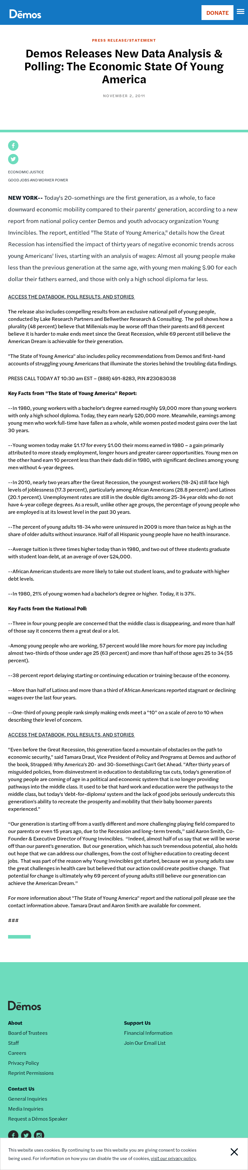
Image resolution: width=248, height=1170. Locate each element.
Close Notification (224, 1154)
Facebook (13, 1135)
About (15, 1022)
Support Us (137, 1022)
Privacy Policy (23, 1062)
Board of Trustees (27, 1032)
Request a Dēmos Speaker (37, 1118)
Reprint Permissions (31, 1072)
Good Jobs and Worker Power (38, 180)
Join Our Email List (145, 1042)
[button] (13, 145)
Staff (13, 1042)
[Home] (25, 21)
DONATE (217, 12)
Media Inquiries (25, 1108)
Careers (17, 1052)
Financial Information (148, 1032)
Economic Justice (26, 172)
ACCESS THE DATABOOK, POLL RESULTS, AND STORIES (71, 296)
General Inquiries (27, 1098)
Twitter (26, 1135)
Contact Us (21, 1088)
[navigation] (241, 11)
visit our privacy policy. (173, 1158)
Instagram (39, 1135)
